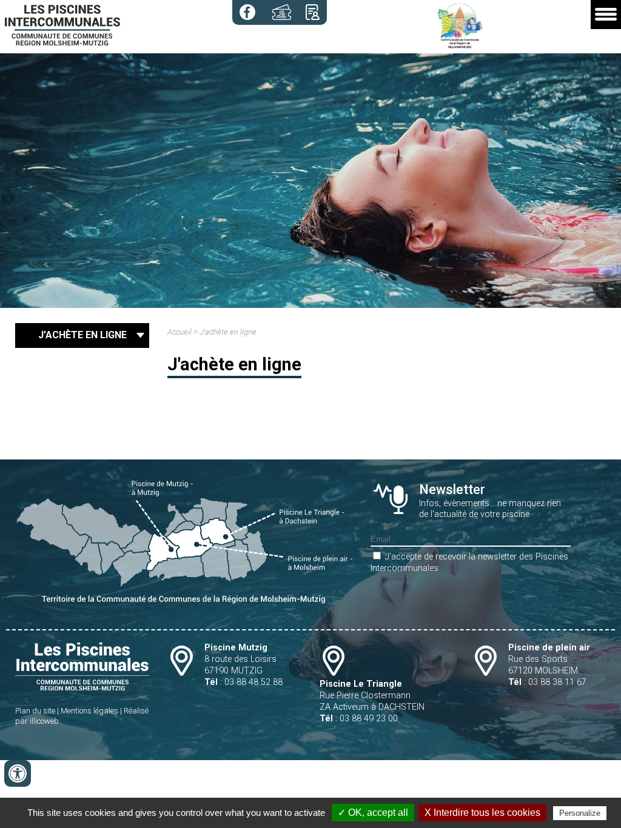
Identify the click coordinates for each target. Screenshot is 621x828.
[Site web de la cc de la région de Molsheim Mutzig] (460, 46)
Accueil (179, 331)
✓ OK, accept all (373, 812)
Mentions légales (89, 710)
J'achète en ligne (228, 331)
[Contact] (313, 12)
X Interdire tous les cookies (482, 812)
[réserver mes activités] (281, 12)
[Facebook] (247, 12)
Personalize (579, 813)
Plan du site (35, 710)
